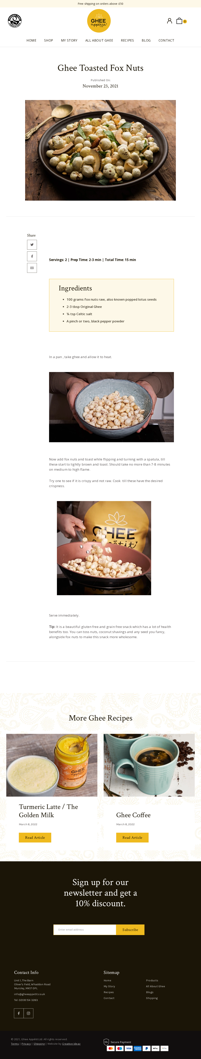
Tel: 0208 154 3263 (26, 1000)
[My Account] (169, 21)
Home (31, 40)
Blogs (149, 992)
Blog (146, 40)
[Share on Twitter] (32, 245)
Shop (48, 40)
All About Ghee (99, 40)
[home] (99, 20)
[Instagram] (28, 1013)
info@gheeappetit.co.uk (29, 994)
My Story (69, 40)
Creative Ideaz (71, 1043)
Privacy (26, 1043)
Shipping (152, 998)
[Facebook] (19, 1013)
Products (152, 980)
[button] (181, 21)
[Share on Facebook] (32, 256)
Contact (167, 40)
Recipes (127, 40)
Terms (15, 1043)
